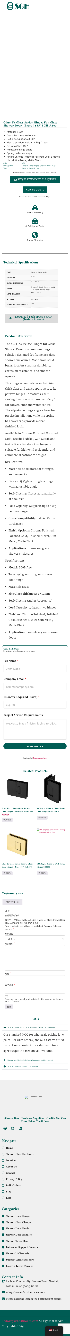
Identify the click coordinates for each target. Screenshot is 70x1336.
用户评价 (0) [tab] (12, 901)
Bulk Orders (13, 1185)
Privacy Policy (14, 1179)
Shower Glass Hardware (20, 1154)
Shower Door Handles (19, 1235)
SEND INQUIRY (35, 746)
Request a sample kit (40, 758)
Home (9, 1148)
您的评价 (10, 944)
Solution (11, 1160)
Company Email (15, 679)
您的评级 (10, 934)
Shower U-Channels (17, 1253)
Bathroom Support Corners (22, 1247)
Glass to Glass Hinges (30, 166)
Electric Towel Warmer (19, 1266)
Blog (8, 1191)
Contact (10, 1173)
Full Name (11, 661)
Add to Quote (35, 189)
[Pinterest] (5, 1128)
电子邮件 (10, 985)
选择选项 (7, 819)
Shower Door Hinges (48, 166)
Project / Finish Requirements (23, 715)
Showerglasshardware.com (20, 1321)
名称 (8, 974)
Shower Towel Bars (17, 1241)
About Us (11, 1166)
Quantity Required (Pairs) (22, 697)
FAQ (8, 1198)
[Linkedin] (20, 1128)
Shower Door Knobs (17, 1228)
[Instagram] (12, 1128)
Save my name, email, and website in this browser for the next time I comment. (34, 1000)
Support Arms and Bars (20, 1260)
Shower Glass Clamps (18, 1222)
